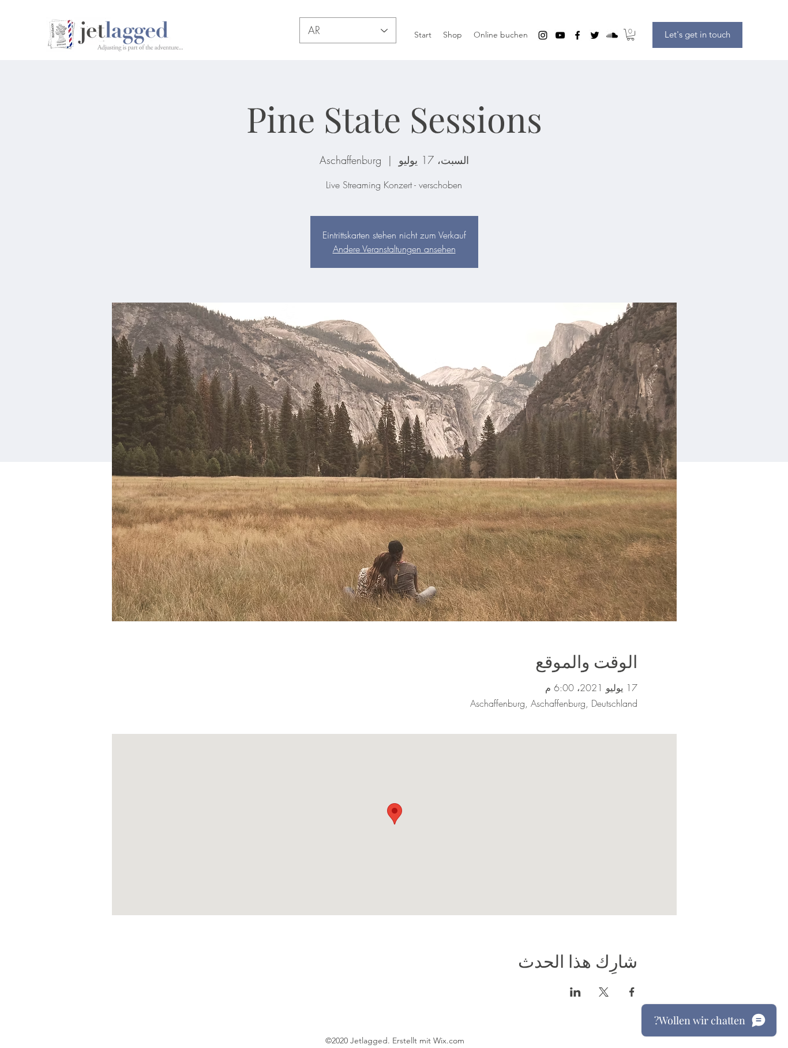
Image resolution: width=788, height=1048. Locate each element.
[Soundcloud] (612, 35)
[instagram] (543, 35)
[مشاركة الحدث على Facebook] (631, 992)
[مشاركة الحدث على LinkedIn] (575, 992)
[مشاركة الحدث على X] (603, 992)
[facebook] (577, 35)
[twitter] (595, 35)
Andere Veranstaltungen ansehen (394, 249)
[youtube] (560, 35)
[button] (630, 34)
